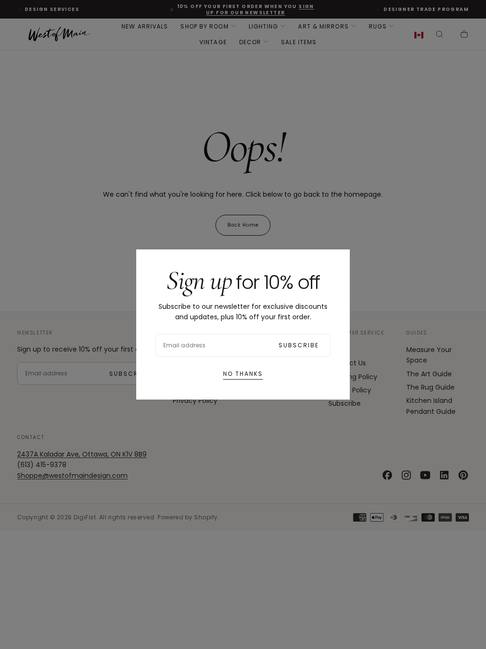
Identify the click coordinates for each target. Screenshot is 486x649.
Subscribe (299, 345)
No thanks (243, 374)
